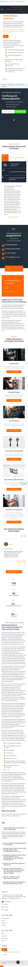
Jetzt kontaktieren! (14, 371)
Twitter (5, 904)
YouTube (6, 909)
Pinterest (6, 907)
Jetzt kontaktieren (13, 217)
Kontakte (4, 923)
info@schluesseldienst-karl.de (11, 291)
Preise (3, 920)
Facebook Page (7, 901)
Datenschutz (5, 938)
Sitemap (4, 925)
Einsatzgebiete (5, 918)
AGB (3, 933)
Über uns (4, 940)
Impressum (4, 936)
